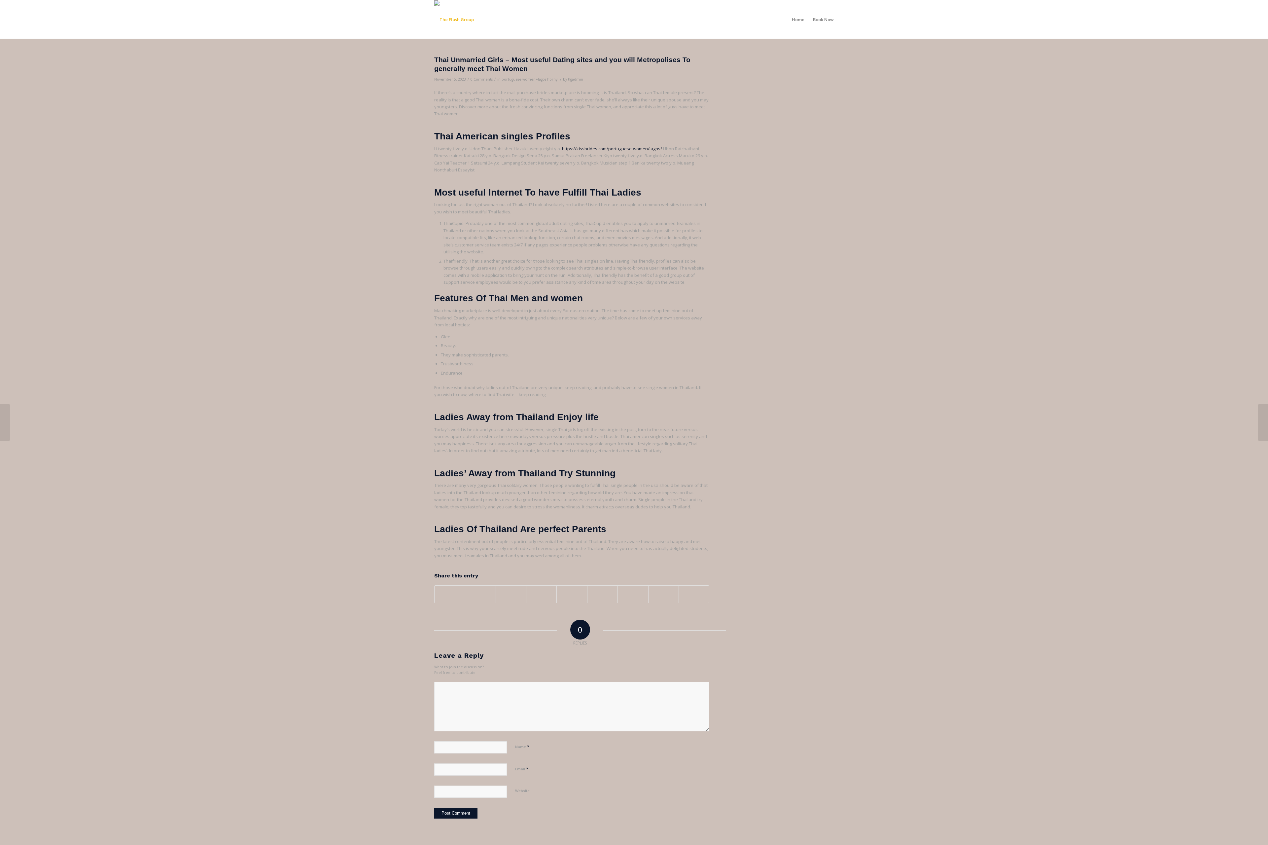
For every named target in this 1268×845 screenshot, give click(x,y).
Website (522, 790)
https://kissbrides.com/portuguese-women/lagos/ (612, 149)
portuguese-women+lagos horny (529, 79)
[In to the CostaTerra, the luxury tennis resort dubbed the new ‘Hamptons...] (5, 422)
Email (521, 769)
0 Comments (482, 79)
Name (522, 747)
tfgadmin (575, 79)
